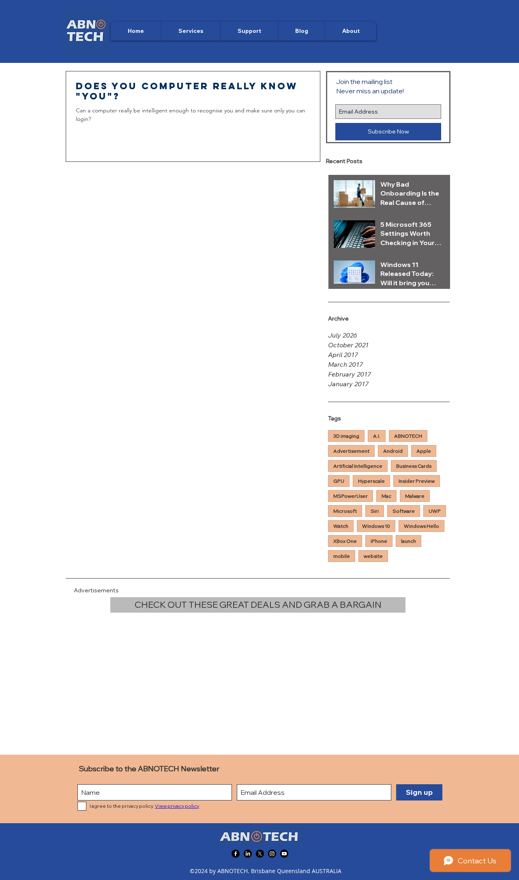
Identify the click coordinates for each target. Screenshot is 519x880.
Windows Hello (421, 526)
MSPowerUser (350, 496)
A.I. (376, 436)
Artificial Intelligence (357, 466)
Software (403, 511)
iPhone (379, 541)
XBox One (345, 541)
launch (408, 541)
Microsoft (345, 511)
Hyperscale (371, 481)
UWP (435, 511)
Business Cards (413, 466)
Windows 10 (376, 526)
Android (393, 451)
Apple (423, 451)
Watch (340, 526)
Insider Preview (417, 481)
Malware (415, 496)
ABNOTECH (408, 436)
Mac (386, 496)
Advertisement (351, 451)
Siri (375, 511)
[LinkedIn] (248, 854)
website (373, 556)
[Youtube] (284, 854)
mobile (341, 556)
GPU (338, 481)
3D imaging (346, 436)
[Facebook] (236, 854)
